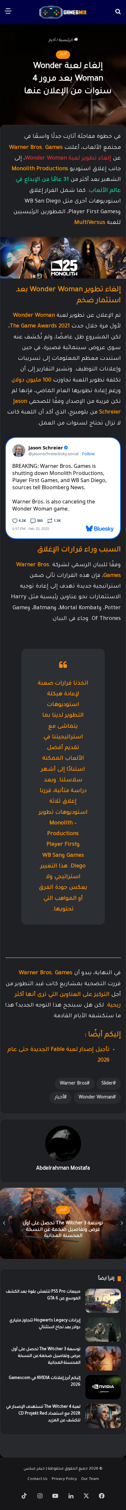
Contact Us (37, 1479)
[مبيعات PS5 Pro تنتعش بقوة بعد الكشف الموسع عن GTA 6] (103, 1301)
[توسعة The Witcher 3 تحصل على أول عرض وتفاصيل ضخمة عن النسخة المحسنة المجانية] (103, 1358)
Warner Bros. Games (36, 148)
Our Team (90, 1479)
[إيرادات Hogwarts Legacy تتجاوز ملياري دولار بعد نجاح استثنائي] (103, 1329)
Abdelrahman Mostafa (63, 1169)
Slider (107, 1083)
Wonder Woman (96, 1097)
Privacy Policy (64, 1479)
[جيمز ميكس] (63, 12)
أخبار (52, 41)
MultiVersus (89, 223)
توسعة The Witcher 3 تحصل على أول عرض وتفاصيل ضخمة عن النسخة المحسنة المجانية (63, 1230)
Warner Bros (73, 1083)
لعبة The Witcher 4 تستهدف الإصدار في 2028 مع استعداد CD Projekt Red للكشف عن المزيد (43, 1414)
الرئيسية (66, 41)
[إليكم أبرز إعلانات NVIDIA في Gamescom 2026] (103, 1387)
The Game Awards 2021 (40, 327)
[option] (63, 1223)
